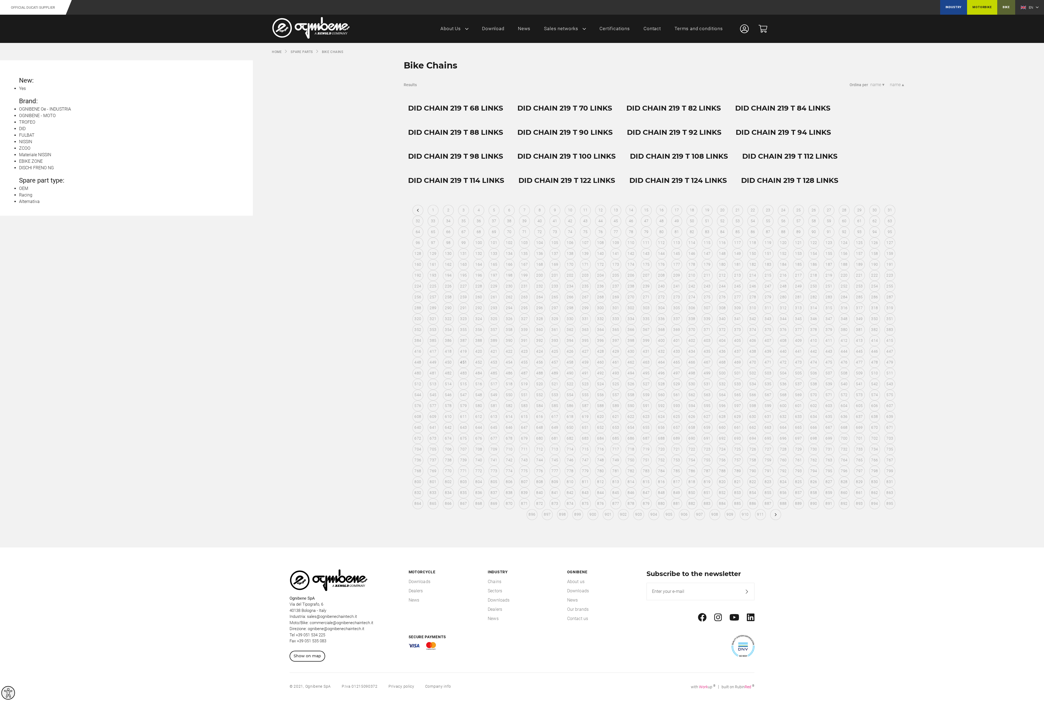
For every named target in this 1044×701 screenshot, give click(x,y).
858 (813, 492)
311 (768, 308)
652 (600, 427)
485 (493, 373)
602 (813, 405)
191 (889, 264)
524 (600, 384)
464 (661, 362)
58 (814, 221)
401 (676, 340)
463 (646, 362)
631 (768, 416)
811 (585, 482)
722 (691, 449)
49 (677, 221)
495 (646, 373)
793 (798, 471)
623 (646, 416)
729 (798, 449)
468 (722, 362)
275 (707, 297)
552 (539, 395)
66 (448, 232)
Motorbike (982, 7)
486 (509, 373)
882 (691, 503)
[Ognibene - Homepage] (311, 29)
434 (691, 351)
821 (737, 482)
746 (570, 460)
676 (478, 438)
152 (783, 253)
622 (630, 416)
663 (768, 427)
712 (539, 449)
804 (478, 482)
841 (554, 492)
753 (676, 460)
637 (859, 416)
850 (691, 492)
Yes (22, 88)
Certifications (614, 28)
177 (676, 264)
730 (813, 449)
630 (752, 416)
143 (646, 253)
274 (691, 297)
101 (493, 242)
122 (813, 242)
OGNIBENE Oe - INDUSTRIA (45, 109)
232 (539, 286)
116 (722, 242)
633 (798, 416)
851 (707, 492)
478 (874, 362)
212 (722, 275)
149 (737, 253)
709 (493, 449)
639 (889, 416)
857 (798, 492)
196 (478, 275)
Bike (1006, 7)
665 (798, 427)
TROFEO (27, 122)
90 (814, 232)
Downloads (419, 581)
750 (630, 460)
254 (874, 286)
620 (600, 416)
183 (768, 264)
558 (630, 395)
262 (509, 297)
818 (691, 482)
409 (798, 340)
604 (844, 405)
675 (463, 438)
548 (478, 395)
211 (707, 275)
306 (691, 308)
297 (554, 308)
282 (813, 297)
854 (752, 492)
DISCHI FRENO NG (36, 167)
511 (889, 373)
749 (615, 460)
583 (524, 405)
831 (889, 482)
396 (600, 340)
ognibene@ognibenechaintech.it (336, 628)
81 (677, 232)
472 (783, 362)
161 (433, 264)
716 (600, 449)
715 (585, 449)
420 (478, 351)
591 (646, 405)
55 (768, 221)
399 (646, 340)
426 (570, 351)
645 (493, 427)
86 (753, 232)
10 (570, 210)
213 (737, 275)
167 (524, 264)
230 (509, 286)
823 (768, 482)
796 (844, 471)
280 (783, 297)
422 (509, 351)
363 (585, 329)
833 (433, 492)
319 (889, 308)
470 (752, 362)
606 (874, 405)
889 (798, 503)
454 (509, 362)
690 (691, 438)
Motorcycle (422, 572)
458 (570, 362)
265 (554, 297)
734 (874, 449)
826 (813, 482)
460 (600, 362)
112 (661, 242)
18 (692, 210)
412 (844, 340)
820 (722, 482)
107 (585, 242)
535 (768, 384)
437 (737, 351)
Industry (954, 7)
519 (524, 384)
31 (890, 210)
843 (585, 492)
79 (646, 232)
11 (585, 210)
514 (448, 384)
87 (768, 232)
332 (600, 319)
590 (630, 405)
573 (859, 395)
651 (585, 427)
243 (707, 286)
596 (722, 405)
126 (874, 242)
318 (874, 308)
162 (448, 264)
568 (783, 395)
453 (493, 362)
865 (433, 503)
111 (646, 242)
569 (798, 395)
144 (661, 253)
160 (417, 264)
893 (859, 503)
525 (615, 384)
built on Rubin (738, 687)
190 (874, 264)
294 (509, 308)
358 (509, 329)
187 (828, 264)
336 (661, 319)
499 (707, 373)
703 (889, 438)
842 (570, 492)
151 (768, 253)
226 (448, 286)
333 (615, 319)
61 (859, 221)
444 (844, 351)
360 (539, 329)
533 (737, 384)
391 (524, 340)
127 (889, 242)
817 (676, 482)
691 (707, 438)
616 (539, 416)
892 (844, 503)
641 (433, 427)
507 (828, 373)
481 (433, 373)
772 (478, 471)
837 (493, 492)
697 (798, 438)
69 (494, 232)
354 (448, 329)
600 (783, 405)
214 (752, 275)
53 (737, 221)
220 (844, 275)
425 (554, 351)
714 (570, 449)
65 (433, 232)
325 (493, 319)
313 (798, 308)
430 (630, 351)
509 (859, 373)
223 (889, 275)
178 (691, 264)
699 (828, 438)
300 (600, 308)
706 (448, 449)
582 (509, 405)
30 (874, 210)
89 (798, 232)
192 (417, 275)
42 (570, 221)
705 (433, 449)
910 (745, 514)
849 (676, 492)
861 (859, 492)
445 (859, 351)
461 (615, 362)
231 (524, 286)
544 (417, 395)
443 (828, 351)
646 (509, 427)
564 (722, 395)
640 (417, 427)
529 (676, 384)
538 (813, 384)
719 (646, 449)
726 (752, 449)
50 (692, 221)
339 (707, 319)
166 (509, 264)
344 (783, 319)
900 (592, 514)
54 (753, 221)
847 (646, 492)
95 (890, 232)
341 (737, 319)
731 (828, 449)
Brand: (28, 101)
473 (798, 362)
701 (859, 438)
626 (691, 416)
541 (859, 384)
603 (828, 405)
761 (798, 460)
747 (585, 460)
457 (554, 362)
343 (768, 319)
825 (798, 482)
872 (539, 503)
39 (524, 221)
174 (630, 264)
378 (813, 329)
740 (478, 460)
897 (547, 514)
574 (874, 395)
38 (509, 221)
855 (768, 492)
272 (661, 297)
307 (707, 308)
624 (661, 416)
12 (600, 210)
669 (859, 427)
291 (463, 308)
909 (729, 514)
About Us (450, 28)
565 (737, 395)
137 (554, 253)
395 (585, 340)
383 (889, 329)
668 (844, 427)
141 (615, 253)
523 (585, 384)
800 (417, 482)
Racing (25, 195)
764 (844, 460)
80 (661, 232)
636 (844, 416)
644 (478, 427)
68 (479, 232)
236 (600, 286)
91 (829, 232)
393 (554, 340)
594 (691, 405)
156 (844, 253)
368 (661, 329)
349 (859, 319)
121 (798, 242)
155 (828, 253)
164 (478, 264)
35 (463, 221)
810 (570, 482)
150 (752, 253)
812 (600, 482)
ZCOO (24, 148)
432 (661, 351)
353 (433, 329)
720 (661, 449)
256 (417, 297)
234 (570, 286)
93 (859, 232)
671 (889, 427)
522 (570, 384)
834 (448, 492)
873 (554, 503)
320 (417, 319)
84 (722, 232)
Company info (438, 686)
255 (889, 286)
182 (752, 264)
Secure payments (427, 637)
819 (707, 482)
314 (813, 308)
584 (539, 405)
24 (783, 210)
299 (585, 308)
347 (828, 319)
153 (798, 253)
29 (859, 210)
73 (555, 232)
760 (783, 460)
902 (623, 514)
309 (737, 308)
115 (707, 242)
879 (646, 503)
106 (570, 242)
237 (615, 286)
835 (463, 492)
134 (509, 253)
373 (737, 329)
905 (669, 514)
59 (829, 221)
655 (646, 427)
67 (463, 232)
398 (630, 340)
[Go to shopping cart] (763, 29)
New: (26, 80)
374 (752, 329)
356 (478, 329)
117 (737, 242)
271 (646, 297)
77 (616, 232)
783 (646, 471)
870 (509, 503)
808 (539, 482)
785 (676, 471)
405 (737, 340)
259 (463, 297)
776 (539, 471)
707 (463, 449)
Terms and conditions (699, 28)
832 (417, 492)
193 (433, 275)
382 (874, 329)
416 (417, 351)
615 (524, 416)
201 (554, 275)
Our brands (578, 609)
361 (554, 329)
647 (524, 427)
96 (418, 242)
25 (798, 210)
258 (448, 297)
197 (493, 275)
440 (783, 351)
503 (768, 373)
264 (539, 297)
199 (524, 275)
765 (859, 460)
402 (691, 340)
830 (874, 482)
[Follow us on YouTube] (734, 617)
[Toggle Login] (744, 29)
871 (524, 503)
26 (814, 210)
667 (828, 427)
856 (783, 492)
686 (630, 438)
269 (615, 297)
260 (478, 297)
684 (600, 438)
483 (463, 373)
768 (417, 471)
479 (889, 362)
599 (768, 405)
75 (585, 232)
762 (813, 460)
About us (576, 581)
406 (752, 340)
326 (509, 319)
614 (509, 416)
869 (493, 503)
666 (813, 427)
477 (859, 362)
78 (631, 232)
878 (630, 503)
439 (768, 351)
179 (707, 264)
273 (676, 297)
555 (585, 395)
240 (661, 286)
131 (463, 253)
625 (676, 416)
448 (417, 362)
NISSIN (25, 141)
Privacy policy (401, 686)
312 (783, 308)
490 (570, 373)
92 (844, 232)
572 (844, 395)
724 (722, 449)
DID (22, 128)
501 (737, 373)
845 (615, 492)
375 (768, 329)
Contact (652, 28)
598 (752, 405)
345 (798, 319)
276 (722, 297)
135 (524, 253)
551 (524, 395)
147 (707, 253)
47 (646, 221)
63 (890, 221)
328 (539, 319)
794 (813, 471)
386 (448, 340)
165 (493, 264)
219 (828, 275)
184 (783, 264)
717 (615, 449)
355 (463, 329)
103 (524, 242)
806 (509, 482)
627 (707, 416)
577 (433, 405)
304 (661, 308)
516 (478, 384)
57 (798, 221)
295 (524, 308)
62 (874, 221)
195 (463, 275)
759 (768, 460)
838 (509, 492)
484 (478, 373)
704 (417, 449)
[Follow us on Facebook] (702, 617)
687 (646, 438)
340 (722, 319)
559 (646, 395)
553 (554, 395)
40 (539, 221)
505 (798, 373)
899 (577, 514)
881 (676, 503)
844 (600, 492)
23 (768, 210)
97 (433, 242)
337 (676, 319)
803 (463, 482)
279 (768, 297)
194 (448, 275)
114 (691, 242)
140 (600, 253)
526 (630, 384)
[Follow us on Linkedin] (750, 617)
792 (783, 471)
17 (677, 210)
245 (737, 286)
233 (554, 286)
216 (783, 275)
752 (661, 460)
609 (433, 416)
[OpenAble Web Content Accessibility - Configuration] (8, 693)
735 (889, 449)
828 (844, 482)
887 (768, 503)
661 (737, 427)
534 (752, 384)
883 (707, 503)
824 (783, 482)
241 (676, 286)
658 (691, 427)
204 (600, 275)
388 (478, 340)
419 (463, 351)
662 (752, 427)
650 (570, 427)
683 (585, 438)
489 (554, 373)
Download (493, 28)
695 (768, 438)
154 (813, 253)
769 (433, 471)
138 (570, 253)
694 (752, 438)
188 (844, 264)
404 (722, 340)
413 (859, 340)
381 (859, 329)
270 (630, 297)
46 (631, 221)
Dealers (416, 590)
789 (737, 471)
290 (448, 308)
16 (661, 210)
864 (417, 503)
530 (691, 384)
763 (828, 460)
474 (813, 362)
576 (417, 405)
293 (493, 308)
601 (798, 405)
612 (478, 416)
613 (493, 416)
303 (646, 308)
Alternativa (29, 201)
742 (509, 460)
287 (889, 297)
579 (463, 405)
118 (752, 242)
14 (631, 210)
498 (691, 373)
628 (722, 416)
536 (783, 384)
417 (433, 351)
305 (676, 308)
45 (616, 221)
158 (874, 253)
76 (600, 232)
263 (524, 297)
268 (600, 297)
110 (630, 242)
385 (433, 340)
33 (433, 221)
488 (539, 373)
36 (479, 221)
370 (691, 329)
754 (691, 460)
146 (691, 253)
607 (889, 405)
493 (615, 373)
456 (539, 362)
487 (524, 373)
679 (524, 438)
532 (722, 384)
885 (737, 503)
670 (874, 427)
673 (433, 438)
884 (722, 503)
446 (874, 351)
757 (737, 460)
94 (874, 232)
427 (585, 351)
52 (722, 221)
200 (539, 275)
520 (539, 384)
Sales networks (561, 28)
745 (554, 460)
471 (768, 362)
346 (813, 319)
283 (828, 297)
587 (585, 405)
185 (798, 264)
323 (463, 319)
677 (493, 438)
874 (570, 503)
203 (585, 275)
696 (783, 438)
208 (661, 275)
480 (417, 373)
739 (463, 460)
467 (707, 362)
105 (554, 242)
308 (722, 308)
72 (539, 232)
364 (600, 329)
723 (707, 449)
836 (478, 492)
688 (661, 438)
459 (585, 362)
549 (493, 395)
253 (859, 286)
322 (448, 319)
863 (889, 492)
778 (570, 471)
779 (585, 471)
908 (714, 514)
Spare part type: (41, 180)
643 (463, 427)
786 (691, 471)
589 (615, 405)
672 (417, 438)
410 (813, 340)
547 (463, 395)
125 (859, 242)
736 (417, 460)
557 (615, 395)
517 (493, 384)
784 (661, 471)
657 (676, 427)
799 (889, 471)
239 (646, 286)
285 (859, 297)
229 (493, 286)
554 (570, 395)
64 (418, 232)
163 (463, 264)
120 (783, 242)
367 (646, 329)
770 (448, 471)
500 (722, 373)
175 (646, 264)
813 (615, 482)
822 (752, 482)
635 (828, 416)
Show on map (307, 655)
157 (859, 253)
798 (874, 471)
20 (722, 210)
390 (509, 340)
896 (532, 514)
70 (509, 232)
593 (676, 405)
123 (828, 242)
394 (570, 340)
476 (844, 362)
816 (661, 482)
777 (554, 471)
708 (478, 449)
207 (646, 275)
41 (555, 221)
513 (433, 384)
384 (417, 340)
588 (600, 405)
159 (889, 253)
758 (752, 460)
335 (646, 319)
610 (448, 416)
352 (417, 329)
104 (539, 242)
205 (615, 275)
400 (661, 340)
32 (418, 221)
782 (630, 471)
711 (524, 449)
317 (859, 308)
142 (630, 253)
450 (448, 362)
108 (600, 242)
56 (783, 221)
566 (752, 395)
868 (478, 503)
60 (844, 221)
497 (676, 373)
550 (509, 395)
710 (509, 449)
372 (722, 329)
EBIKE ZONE (31, 161)
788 (722, 471)
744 (539, 460)
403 (707, 340)
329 (554, 319)
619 (585, 416)
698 (813, 438)
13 (616, 210)
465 (676, 362)
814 (630, 482)
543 (889, 384)
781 (615, 471)
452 (478, 362)
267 (585, 297)
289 (433, 308)
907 (699, 514)
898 (562, 514)
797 (859, 471)
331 (585, 319)
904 (653, 514)
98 (448, 242)
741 (493, 460)
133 (493, 253)
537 (798, 384)
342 (752, 319)
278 (752, 297)
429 (615, 351)
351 (889, 319)
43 (585, 221)
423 (524, 351)
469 (737, 362)
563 (707, 395)
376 (783, 329)
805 (493, 482)
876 (600, 503)
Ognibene (577, 572)
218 (813, 275)
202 (570, 275)
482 (448, 373)
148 (722, 253)
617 (554, 416)
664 (783, 427)
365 (615, 329)
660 (722, 427)
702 (874, 438)
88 (783, 232)
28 (844, 210)
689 (676, 438)
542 (874, 384)
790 (752, 471)
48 (661, 221)
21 (737, 210)
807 (524, 482)
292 (478, 308)
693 (737, 438)
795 (828, 471)
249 (798, 286)
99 (463, 242)
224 (417, 286)
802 (448, 482)
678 (509, 438)
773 (493, 471)
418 (448, 351)
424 (539, 351)
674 (448, 438)
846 (630, 492)
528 (661, 384)
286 (874, 297)
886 (752, 503)
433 (676, 351)
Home (277, 52)
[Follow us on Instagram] (718, 617)
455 (524, 362)
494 (630, 373)
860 (844, 492)
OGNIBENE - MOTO (37, 115)
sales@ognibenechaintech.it (332, 616)
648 (539, 427)
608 (417, 416)
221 (859, 275)
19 (707, 210)
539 (828, 384)
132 (478, 253)
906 (684, 514)
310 (752, 308)
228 (478, 286)
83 (707, 232)
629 (737, 416)
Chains (494, 581)
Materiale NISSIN (35, 154)
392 (539, 340)
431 (646, 351)
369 (676, 329)
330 (570, 319)
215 (768, 275)
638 (874, 416)
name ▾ (877, 84)
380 (844, 329)
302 (630, 308)
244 (722, 286)
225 (433, 286)
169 (554, 264)
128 (417, 253)
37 (494, 221)
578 (448, 405)
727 (768, 449)
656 (661, 427)
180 (722, 264)
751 (646, 460)
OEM (23, 188)
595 (707, 405)
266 (570, 297)
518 (509, 384)
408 (783, 340)
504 (783, 373)
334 (630, 319)
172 (600, 264)
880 (661, 503)
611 (463, 416)
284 (844, 297)
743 (524, 460)
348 (844, 319)
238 (630, 286)
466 (691, 362)
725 (737, 449)
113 (676, 242)
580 (478, 405)
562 (691, 395)
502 (752, 373)
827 (828, 482)
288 (417, 308)
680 (539, 438)
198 (509, 275)
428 (600, 351)
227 (463, 286)
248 (783, 286)
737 (433, 460)
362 (570, 329)
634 (813, 416)
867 (463, 503)
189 (859, 264)
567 (768, 395)
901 (608, 514)
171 (585, 264)
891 (828, 503)
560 (661, 395)
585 (554, 405)
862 (874, 492)
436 (722, 351)
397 (615, 340)
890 (813, 503)
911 (760, 514)
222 (874, 275)
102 (509, 242)
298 (570, 308)
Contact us (577, 618)
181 (737, 264)
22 (753, 210)
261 (493, 297)
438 (752, 351)
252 (844, 286)
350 (874, 319)
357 (493, 329)
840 (539, 492)
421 (493, 351)
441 (798, 351)
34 (448, 221)
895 (889, 503)
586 (570, 405)
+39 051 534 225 (310, 635)
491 (585, 373)
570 (813, 395)
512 (417, 384)
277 (737, 297)
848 (661, 492)
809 (554, 482)
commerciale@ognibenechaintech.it (341, 622)
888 (783, 503)
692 (722, 438)
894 (874, 503)
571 (828, 395)
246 (752, 286)
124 (844, 242)
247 (768, 286)
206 (630, 275)
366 (630, 329)
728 (783, 449)
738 (448, 460)
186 (813, 264)
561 (676, 395)
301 (615, 308)
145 (676, 253)
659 (707, 427)
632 (783, 416)
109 (615, 242)
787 (707, 471)
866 (448, 503)
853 (737, 492)
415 (889, 340)
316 (844, 308)
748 (600, 460)
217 (798, 275)
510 (874, 373)
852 (722, 492)
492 (600, 373)
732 (844, 449)
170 (570, 264)
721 (676, 449)
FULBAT (27, 135)
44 (600, 221)
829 (859, 482)
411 (828, 340)
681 (554, 438)
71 (524, 232)
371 (707, 329)
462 (630, 362)
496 (661, 373)
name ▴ (897, 84)
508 (844, 373)
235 (585, 286)
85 (737, 232)
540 (844, 384)
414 (874, 340)
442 (813, 351)
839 (524, 492)
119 (768, 242)
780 (600, 471)
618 (570, 416)
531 (707, 384)
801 (433, 482)
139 (585, 253)
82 (692, 232)
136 (539, 253)
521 (554, 384)
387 (463, 340)
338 (691, 319)
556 (600, 395)
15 (646, 210)
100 (478, 242)
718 (630, 449)
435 (707, 351)
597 (737, 405)
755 (707, 460)
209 (676, 275)
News (524, 28)
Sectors (495, 590)
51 (707, 221)
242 (691, 286)
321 (433, 319)
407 (768, 340)
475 (828, 362)
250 (813, 286)
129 (433, 253)
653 (615, 427)
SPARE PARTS (302, 52)
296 (539, 308)
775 (524, 471)
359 (524, 329)
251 (828, 286)
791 (768, 471)
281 (798, 297)
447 (889, 351)
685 (615, 438)
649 (554, 427)
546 (448, 395)
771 (463, 471)
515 (463, 384)
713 (554, 449)
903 (638, 514)
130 (448, 253)
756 (722, 460)
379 (828, 329)
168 (539, 264)
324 (478, 319)
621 (615, 416)
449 (433, 362)
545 (433, 395)
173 (615, 264)
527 (646, 384)
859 (828, 492)
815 (646, 482)
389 (493, 340)
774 (509, 471)
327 (524, 319)
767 (889, 460)
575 (889, 395)
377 (798, 329)
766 (874, 460)
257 (433, 297)
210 (691, 275)
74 (570, 232)
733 (859, 449)
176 (661, 264)
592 (661, 405)
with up (703, 687)
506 (813, 373)
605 (859, 405)
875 (585, 503)
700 (844, 438)
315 (828, 308)
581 (493, 405)
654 (630, 427)
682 (570, 438)
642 (448, 427)
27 (829, 210)
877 (615, 503)
